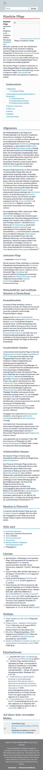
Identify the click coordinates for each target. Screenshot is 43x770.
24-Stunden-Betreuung (13, 531)
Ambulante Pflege (20, 259)
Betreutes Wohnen (12, 542)
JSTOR (25, 594)
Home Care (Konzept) (13, 538)
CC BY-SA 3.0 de (36, 38)
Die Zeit (20, 607)
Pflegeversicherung (9, 354)
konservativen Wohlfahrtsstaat (13, 166)
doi (7, 594)
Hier (28, 748)
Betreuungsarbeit (9, 139)
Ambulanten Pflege (30, 53)
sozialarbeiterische (9, 203)
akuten (12, 321)
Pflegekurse (33, 433)
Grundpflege (20, 272)
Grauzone (35, 220)
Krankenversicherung (31, 319)
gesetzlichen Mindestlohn (17, 477)
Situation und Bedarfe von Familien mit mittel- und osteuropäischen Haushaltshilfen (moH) (22, 642)
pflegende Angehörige (11, 57)
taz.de (15, 580)
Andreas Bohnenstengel (27, 38)
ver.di (15, 497)
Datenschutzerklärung (27, 767)
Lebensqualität (23, 72)
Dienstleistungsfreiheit (19, 227)
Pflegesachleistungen (23, 276)
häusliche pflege (22, 317)
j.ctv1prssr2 (32, 594)
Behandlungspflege (30, 414)
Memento (15, 625)
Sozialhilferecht (33, 354)
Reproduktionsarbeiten (23, 148)
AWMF (32, 632)
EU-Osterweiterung (18, 225)
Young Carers (10, 540)
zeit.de (27, 574)
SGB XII (6, 356)
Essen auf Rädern (25, 201)
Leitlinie (10, 632)
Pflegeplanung (25, 190)
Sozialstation (34, 265)
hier (21, 748)
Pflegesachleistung (9, 390)
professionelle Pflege (10, 383)
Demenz (32, 194)
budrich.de (15, 596)
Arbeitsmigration (30, 234)
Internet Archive (11, 627)
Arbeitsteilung (24, 144)
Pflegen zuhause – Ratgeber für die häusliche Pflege (21, 624)
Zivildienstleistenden (18, 732)
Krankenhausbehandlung (11, 333)
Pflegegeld (15, 379)
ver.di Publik (12, 708)
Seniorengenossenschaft (14, 544)
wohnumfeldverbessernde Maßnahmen (16, 405)
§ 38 (11, 396)
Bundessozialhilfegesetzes (12, 443)
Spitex (8, 536)
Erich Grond (35, 192)
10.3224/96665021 (14, 594)
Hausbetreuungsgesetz (11, 513)
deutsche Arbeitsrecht (10, 460)
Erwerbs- (34, 146)
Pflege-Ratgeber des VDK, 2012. (17, 618)
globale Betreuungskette (21, 249)
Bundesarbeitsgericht (13, 473)
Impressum (12, 767)
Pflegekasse (10, 376)
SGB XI (20, 354)
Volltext (25, 634)
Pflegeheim (23, 542)
